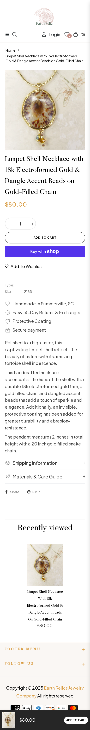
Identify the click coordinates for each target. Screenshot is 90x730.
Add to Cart (76, 720)
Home (10, 50)
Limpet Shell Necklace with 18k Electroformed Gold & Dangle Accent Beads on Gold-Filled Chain (45, 605)
